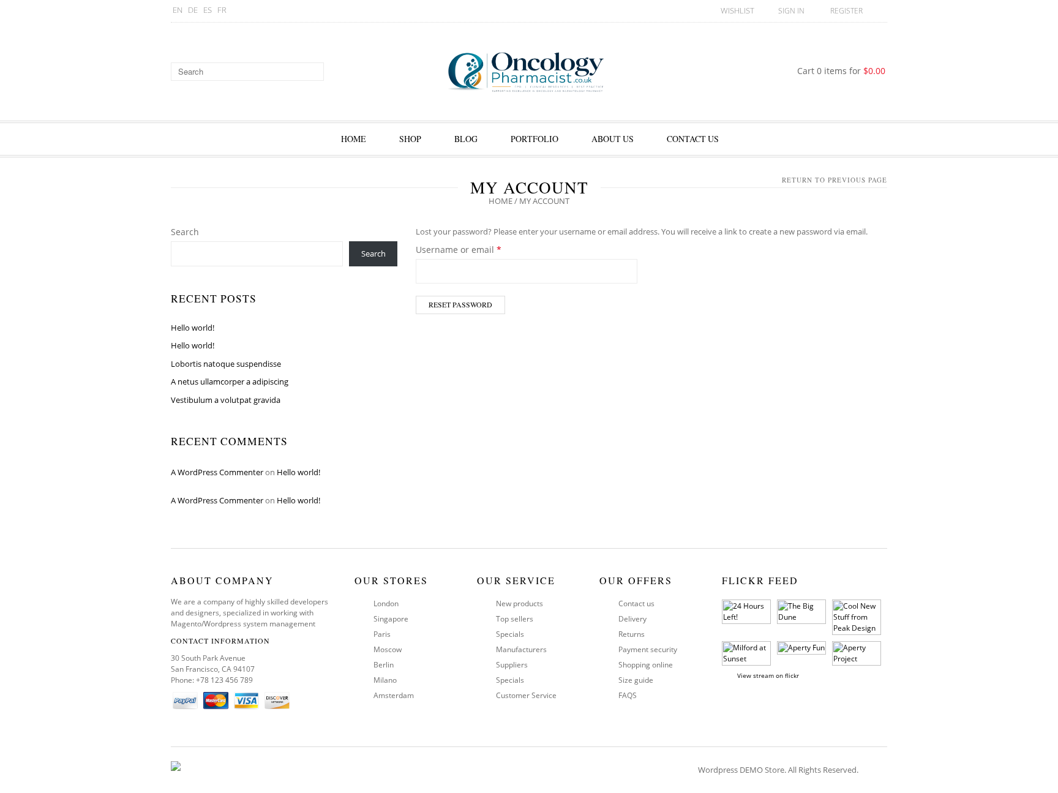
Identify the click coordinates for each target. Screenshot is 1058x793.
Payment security (647, 649)
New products (519, 603)
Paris (382, 634)
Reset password (460, 304)
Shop (410, 139)
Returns (631, 634)
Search (185, 232)
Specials (510, 634)
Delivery (632, 619)
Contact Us (693, 139)
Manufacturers (521, 649)
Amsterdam (393, 695)
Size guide (635, 680)
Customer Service (526, 695)
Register (846, 11)
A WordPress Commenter (217, 472)
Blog (466, 139)
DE (193, 9)
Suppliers (512, 665)
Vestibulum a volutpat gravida (225, 399)
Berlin (383, 665)
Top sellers (514, 619)
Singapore (390, 619)
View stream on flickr (768, 676)
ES (207, 9)
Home (353, 139)
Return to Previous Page (834, 179)
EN (177, 9)
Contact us (636, 603)
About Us (612, 139)
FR (222, 9)
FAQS (627, 695)
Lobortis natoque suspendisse (226, 363)
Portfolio (534, 139)
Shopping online (645, 665)
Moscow (387, 649)
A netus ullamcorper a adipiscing (229, 381)
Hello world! (192, 327)
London (386, 603)
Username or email (477, 249)
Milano (385, 680)
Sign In (791, 11)
